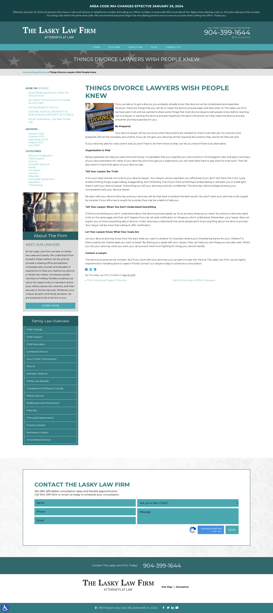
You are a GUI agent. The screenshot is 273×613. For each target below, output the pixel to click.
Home (96, 47)
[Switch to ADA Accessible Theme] (5, 608)
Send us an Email (242, 37)
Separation (34, 182)
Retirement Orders (37, 432)
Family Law (136, 47)
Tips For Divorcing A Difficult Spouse (192, 280)
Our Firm (114, 47)
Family (32, 167)
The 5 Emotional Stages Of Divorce (107, 280)
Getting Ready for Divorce (43, 107)
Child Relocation (35, 344)
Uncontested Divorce (38, 439)
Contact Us (173, 47)
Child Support (36, 158)
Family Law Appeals (37, 381)
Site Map (167, 587)
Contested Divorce (37, 351)
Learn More (50, 305)
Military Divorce (35, 395)
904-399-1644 (227, 32)
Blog (154, 47)
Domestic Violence (38, 164)
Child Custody (34, 329)
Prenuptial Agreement (41, 179)
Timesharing (35, 185)
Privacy (214, 531)
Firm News (34, 170)
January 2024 (36, 133)
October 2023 (36, 136)
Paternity (33, 176)
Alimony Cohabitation (40, 155)
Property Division (36, 425)
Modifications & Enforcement (42, 403)
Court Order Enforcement (41, 359)
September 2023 (38, 139)
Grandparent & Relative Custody (44, 388)
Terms (220, 531)
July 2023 (34, 145)
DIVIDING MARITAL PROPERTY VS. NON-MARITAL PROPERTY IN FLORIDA (51, 113)
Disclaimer (182, 587)
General (33, 173)
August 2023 (35, 142)
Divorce (43, 72)
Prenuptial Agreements (40, 417)
